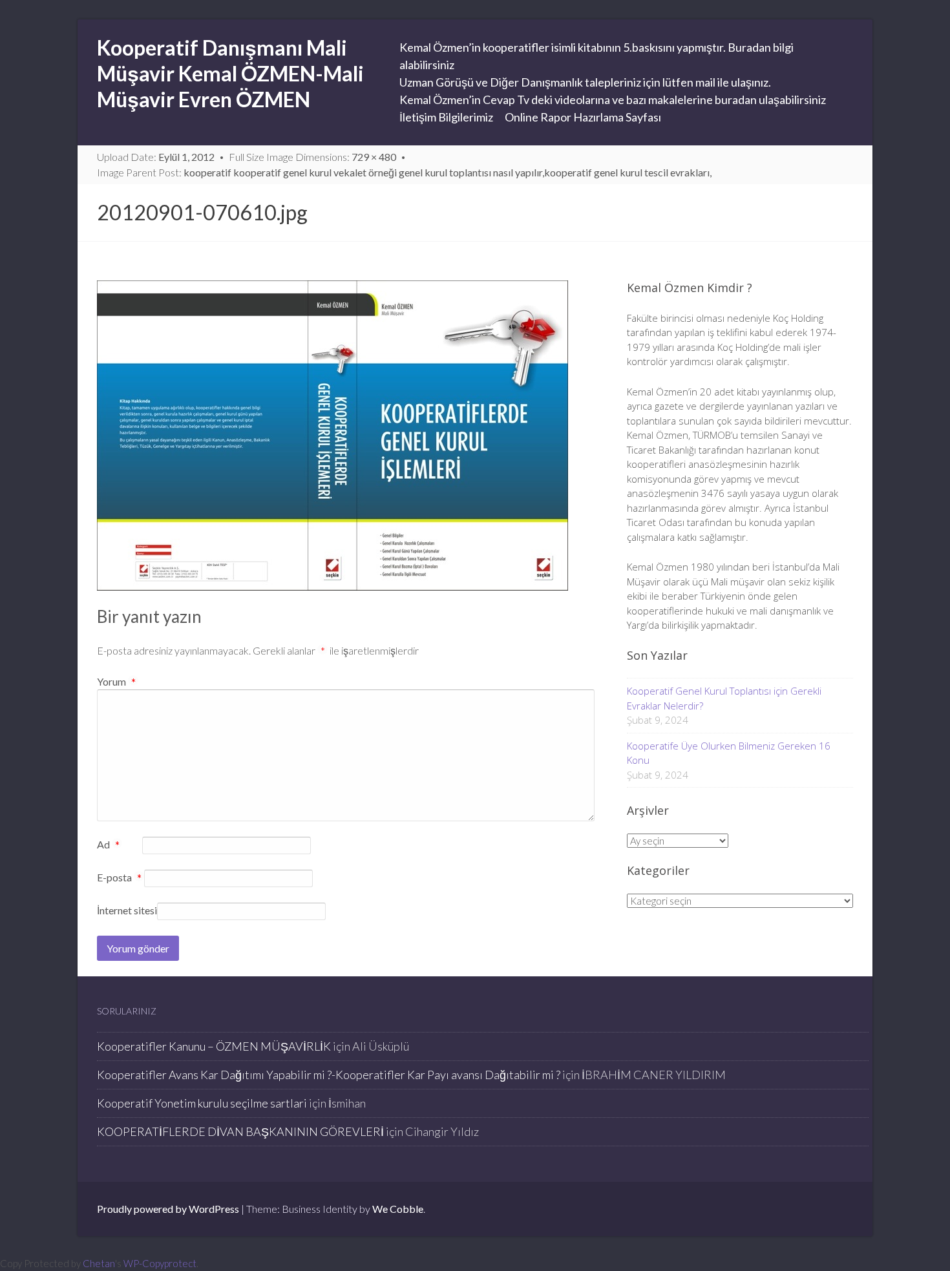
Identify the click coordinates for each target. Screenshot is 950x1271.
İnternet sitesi (127, 910)
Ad (108, 845)
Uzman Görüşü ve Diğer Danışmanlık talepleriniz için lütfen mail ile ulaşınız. (585, 82)
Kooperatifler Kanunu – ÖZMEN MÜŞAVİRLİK (214, 1046)
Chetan (99, 1263)
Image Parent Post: (404, 172)
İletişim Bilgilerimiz (446, 117)
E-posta (119, 878)
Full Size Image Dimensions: (312, 157)
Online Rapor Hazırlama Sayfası (583, 117)
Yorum (116, 681)
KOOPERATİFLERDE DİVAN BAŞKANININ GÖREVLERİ (240, 1131)
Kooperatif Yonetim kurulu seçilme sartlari (202, 1103)
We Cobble (397, 1209)
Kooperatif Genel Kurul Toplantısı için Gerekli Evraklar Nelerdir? (724, 698)
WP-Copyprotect (159, 1263)
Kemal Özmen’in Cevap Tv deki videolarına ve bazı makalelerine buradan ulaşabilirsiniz (612, 99)
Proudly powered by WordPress (168, 1209)
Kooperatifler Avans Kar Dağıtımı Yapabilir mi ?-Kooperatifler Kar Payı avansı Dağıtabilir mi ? (328, 1074)
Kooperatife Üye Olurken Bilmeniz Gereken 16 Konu (728, 753)
